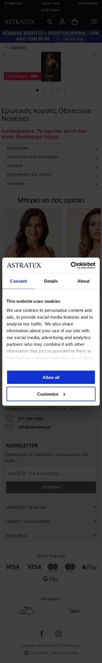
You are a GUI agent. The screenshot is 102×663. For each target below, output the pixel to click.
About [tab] (83, 281)
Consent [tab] (18, 281)
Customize (47, 393)
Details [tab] (51, 281)
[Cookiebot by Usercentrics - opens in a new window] (71, 265)
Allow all (51, 377)
